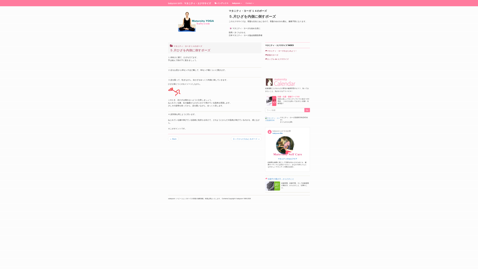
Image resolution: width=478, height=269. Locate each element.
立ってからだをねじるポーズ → (246, 138)
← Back (173, 138)
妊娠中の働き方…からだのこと (281, 178)
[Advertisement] (276, 67)
